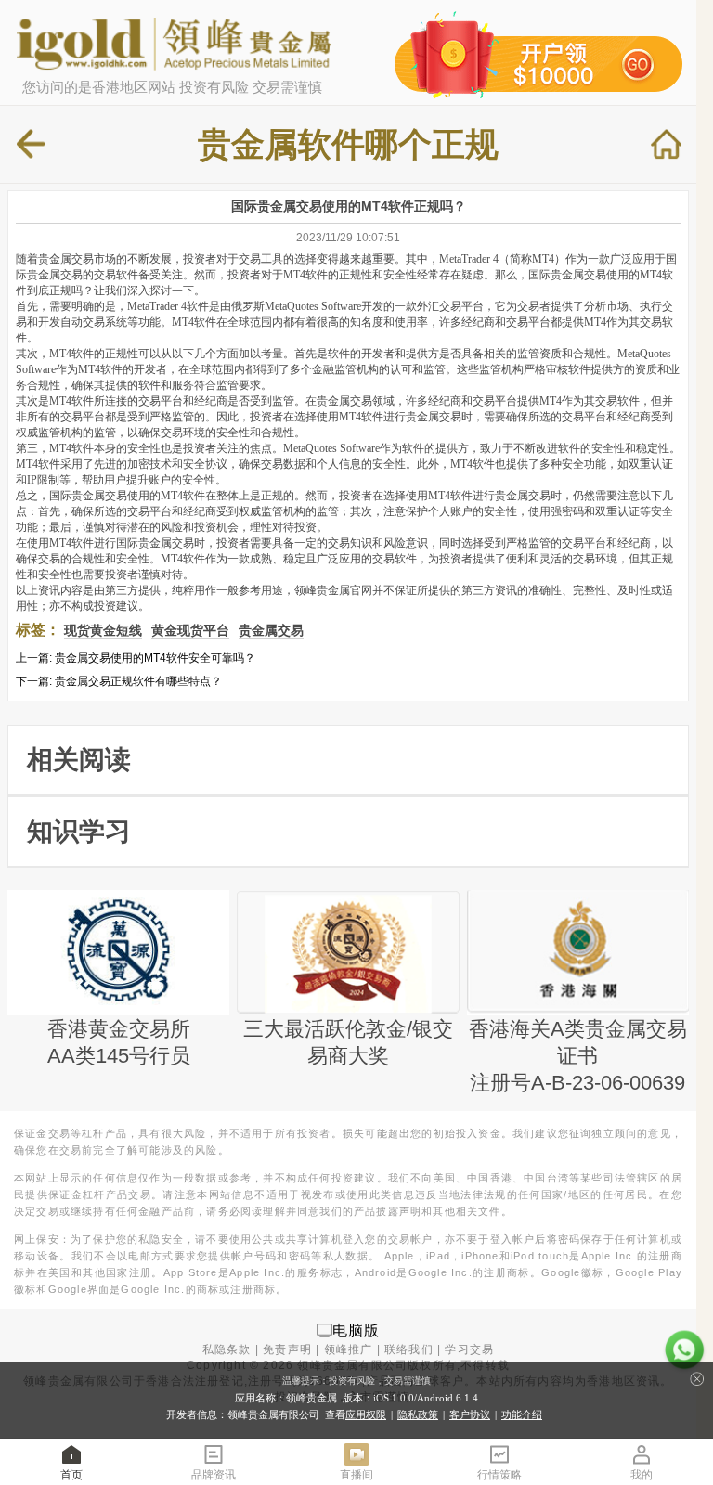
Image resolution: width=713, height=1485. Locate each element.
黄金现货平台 (190, 630)
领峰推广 (348, 1349)
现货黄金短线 (103, 630)
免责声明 (287, 1349)
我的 (641, 1474)
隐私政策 (417, 1414)
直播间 (356, 1474)
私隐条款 (227, 1349)
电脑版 (356, 1329)
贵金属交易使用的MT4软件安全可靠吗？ (155, 658)
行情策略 (499, 1474)
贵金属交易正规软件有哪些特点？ (138, 681)
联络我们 (409, 1349)
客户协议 (469, 1414)
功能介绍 (521, 1414)
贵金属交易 (271, 630)
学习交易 (469, 1349)
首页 (71, 1474)
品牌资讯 (213, 1474)
